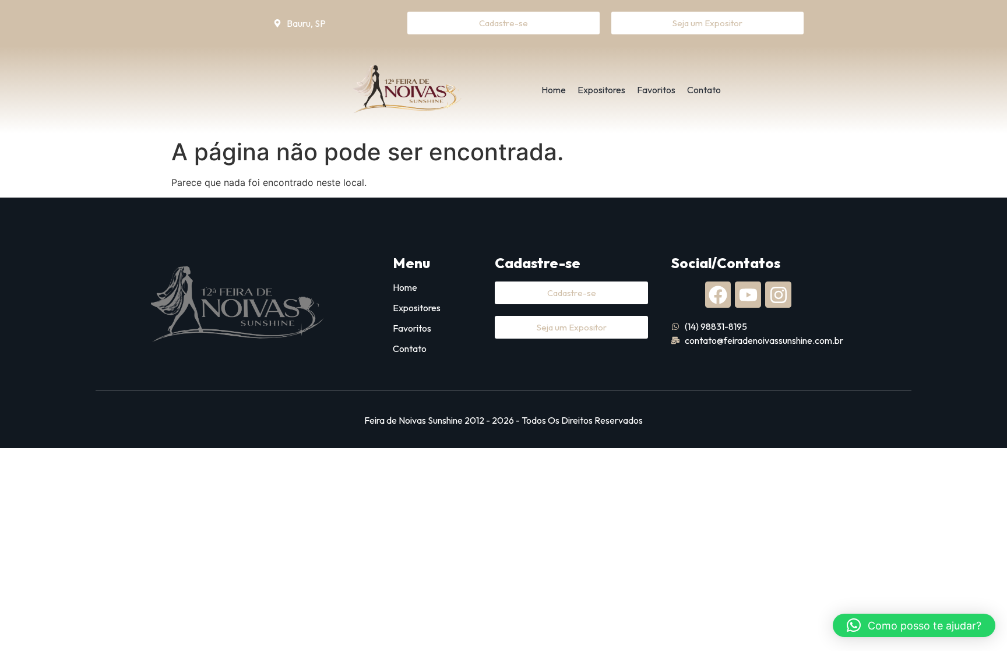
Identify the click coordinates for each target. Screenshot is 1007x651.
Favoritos (656, 90)
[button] (914, 625)
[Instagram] (778, 294)
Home (553, 90)
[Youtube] (748, 294)
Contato (704, 90)
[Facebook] (718, 294)
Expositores (601, 90)
